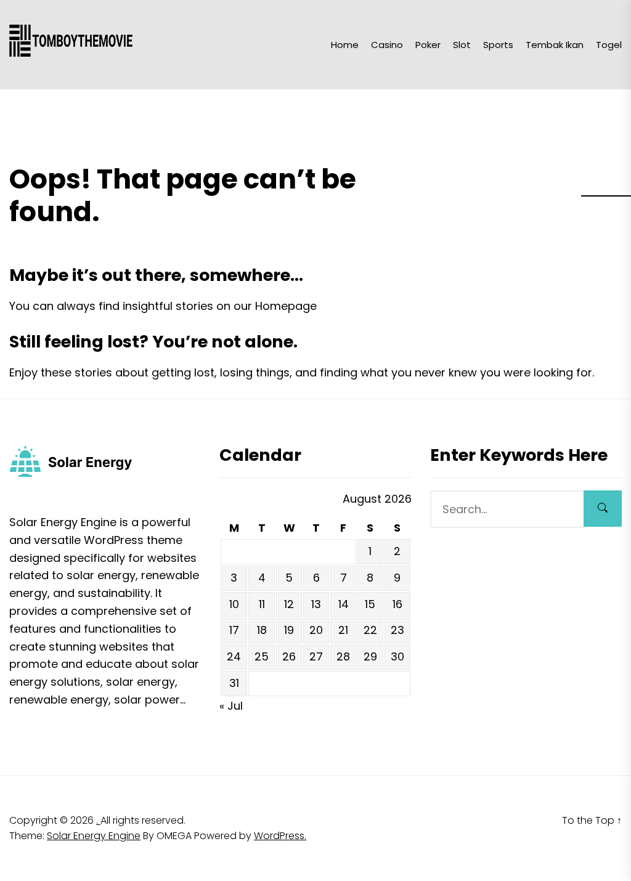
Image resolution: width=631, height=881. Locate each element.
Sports (498, 44)
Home (345, 44)
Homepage (286, 306)
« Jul (231, 705)
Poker (428, 44)
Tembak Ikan (555, 44)
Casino (387, 44)
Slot (462, 44)
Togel (609, 44)
